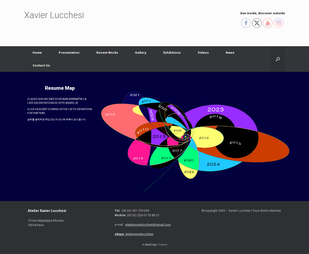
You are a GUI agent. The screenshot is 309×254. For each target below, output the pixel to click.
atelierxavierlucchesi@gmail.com (148, 224)
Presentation (69, 52)
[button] (278, 59)
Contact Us (41, 65)
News (230, 52)
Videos (203, 52)
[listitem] (133, 98)
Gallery (140, 52)
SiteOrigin (151, 244)
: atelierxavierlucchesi (134, 234)
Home (37, 52)
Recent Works (107, 52)
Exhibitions (172, 52)
